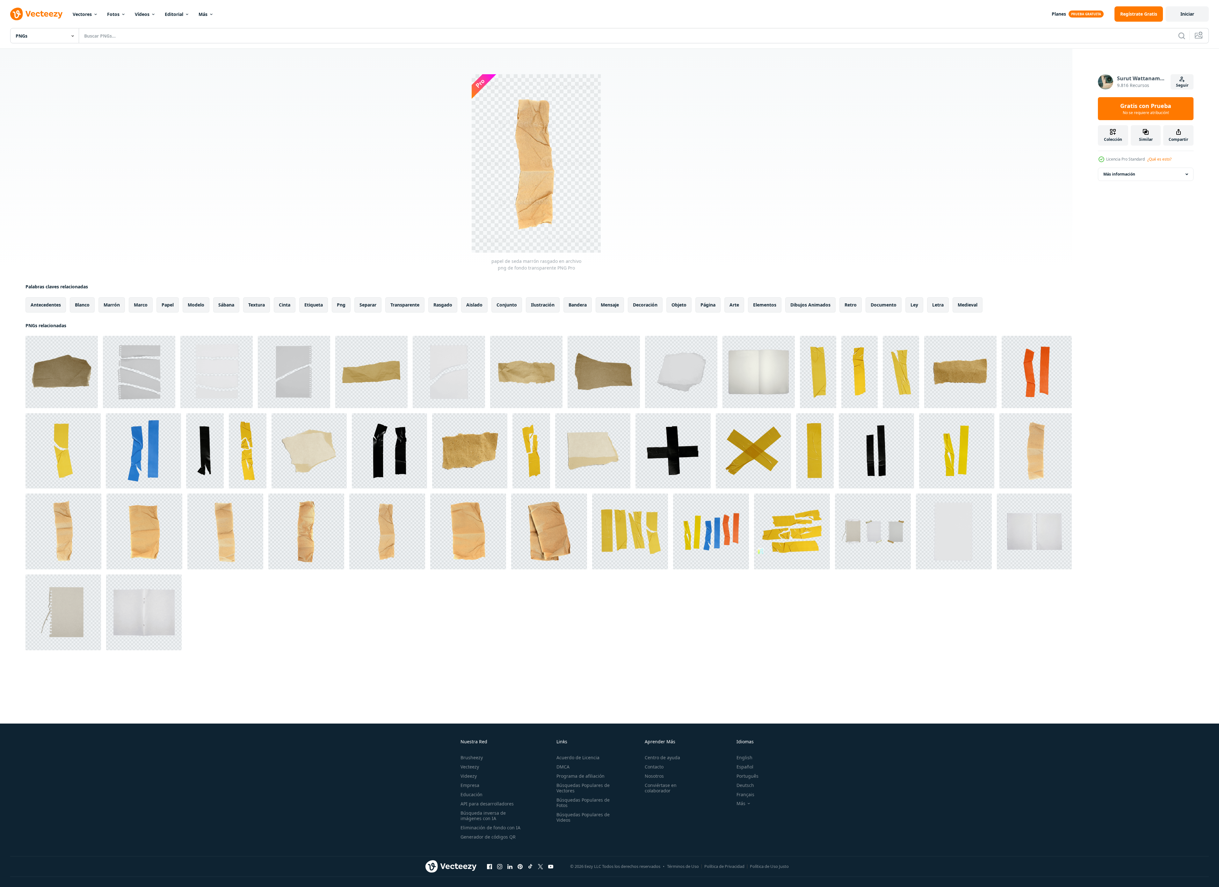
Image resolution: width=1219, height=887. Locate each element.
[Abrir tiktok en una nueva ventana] (530, 866)
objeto (678, 305)
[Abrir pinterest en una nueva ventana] (520, 866)
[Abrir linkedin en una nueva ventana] (509, 866)
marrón (112, 305)
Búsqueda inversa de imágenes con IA (483, 815)
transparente (404, 305)
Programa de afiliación (580, 776)
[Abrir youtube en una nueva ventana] (550, 866)
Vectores (82, 14)
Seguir (1182, 85)
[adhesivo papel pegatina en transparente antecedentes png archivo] (818, 372)
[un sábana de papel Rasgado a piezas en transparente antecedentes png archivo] (61, 372)
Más (203, 14)
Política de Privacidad (724, 866)
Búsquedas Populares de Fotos (583, 802)
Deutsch (745, 785)
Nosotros (654, 776)
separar (367, 305)
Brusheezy (472, 757)
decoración (645, 305)
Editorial (174, 14)
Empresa (470, 785)
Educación (472, 794)
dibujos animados (810, 305)
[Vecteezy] (36, 14)
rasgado (442, 305)
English (744, 757)
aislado (474, 305)
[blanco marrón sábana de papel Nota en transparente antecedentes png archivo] (873, 531)
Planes (1059, 14)
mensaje (610, 305)
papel (168, 305)
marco (141, 305)
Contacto (654, 767)
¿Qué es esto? (1159, 159)
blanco (82, 305)
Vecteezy (470, 767)
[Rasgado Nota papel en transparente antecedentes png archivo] (139, 372)
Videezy (469, 776)
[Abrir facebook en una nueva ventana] (489, 866)
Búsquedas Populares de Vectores (583, 788)
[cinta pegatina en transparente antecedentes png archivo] (1037, 372)
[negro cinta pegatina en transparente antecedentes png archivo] (205, 450)
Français (745, 794)
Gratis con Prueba (1145, 108)
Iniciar (1187, 14)
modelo (196, 305)
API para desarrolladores (487, 804)
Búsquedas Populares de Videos (583, 817)
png (341, 305)
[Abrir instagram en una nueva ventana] (499, 866)
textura (256, 305)
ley (914, 305)
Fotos (113, 14)
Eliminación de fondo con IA (490, 828)
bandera (578, 305)
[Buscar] (1182, 36)
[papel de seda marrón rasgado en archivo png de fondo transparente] (1035, 450)
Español (744, 767)
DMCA (563, 767)
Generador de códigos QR (488, 837)
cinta (284, 305)
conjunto (507, 305)
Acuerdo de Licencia (577, 757)
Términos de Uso (683, 866)
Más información (1119, 174)
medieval (967, 305)
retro (851, 305)
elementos (764, 305)
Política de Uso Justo (769, 866)
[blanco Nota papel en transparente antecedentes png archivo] (758, 372)
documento (883, 305)
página (707, 305)
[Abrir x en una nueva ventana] (540, 866)
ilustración (543, 305)
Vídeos (142, 14)
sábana (226, 305)
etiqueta (313, 305)
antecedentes (46, 305)
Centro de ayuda (662, 757)
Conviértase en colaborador (661, 788)
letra (938, 305)
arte (734, 305)
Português (747, 776)
